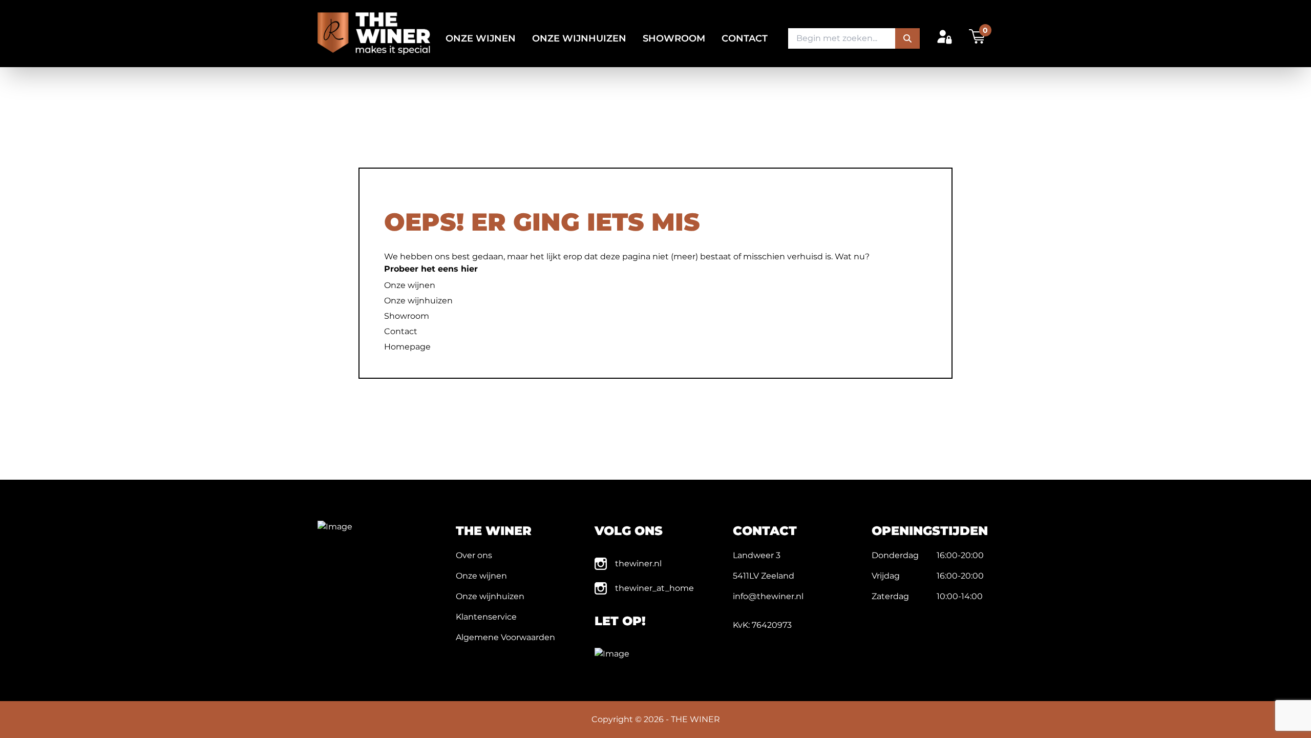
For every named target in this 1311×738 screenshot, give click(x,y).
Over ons (474, 555)
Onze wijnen (481, 38)
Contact (745, 38)
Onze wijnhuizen (579, 38)
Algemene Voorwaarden (505, 637)
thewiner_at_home (654, 588)
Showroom (674, 38)
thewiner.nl (638, 563)
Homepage (407, 347)
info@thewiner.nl (768, 596)
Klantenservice (486, 617)
